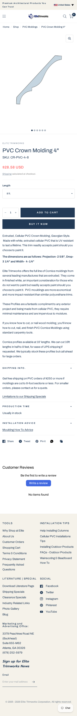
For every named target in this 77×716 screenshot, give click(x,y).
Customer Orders (13, 541)
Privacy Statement (13, 559)
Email (5, 675)
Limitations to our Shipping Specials (24, 396)
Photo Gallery (10, 608)
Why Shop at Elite (13, 530)
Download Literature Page (18, 586)
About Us (8, 536)
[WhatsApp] (52, 441)
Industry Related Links (16, 603)
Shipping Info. (14, 368)
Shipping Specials (13, 591)
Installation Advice (19, 423)
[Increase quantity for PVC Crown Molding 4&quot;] (16, 212)
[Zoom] (69, 38)
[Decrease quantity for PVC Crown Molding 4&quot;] (5, 212)
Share (10, 441)
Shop (16, 27)
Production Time (16, 406)
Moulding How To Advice (17, 429)
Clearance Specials (14, 597)
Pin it (43, 441)
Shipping (7, 174)
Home (6, 27)
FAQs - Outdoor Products (56, 552)
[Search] (65, 16)
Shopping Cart (11, 547)
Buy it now (38, 224)
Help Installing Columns (54, 530)
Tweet (27, 441)
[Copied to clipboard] (62, 441)
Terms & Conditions (14, 553)
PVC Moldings (30, 27)
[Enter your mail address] (33, 682)
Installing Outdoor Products (57, 546)
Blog (5, 614)
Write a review (38, 483)
